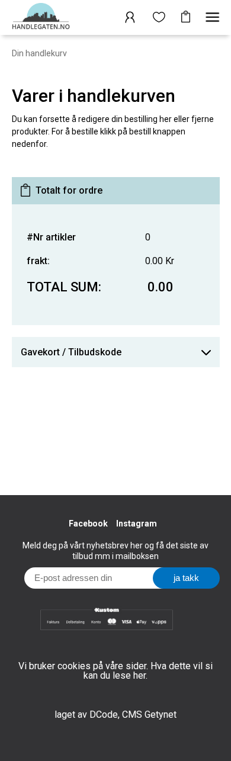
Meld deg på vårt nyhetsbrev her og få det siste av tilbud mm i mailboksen (115, 551)
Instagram (136, 523)
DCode (103, 714)
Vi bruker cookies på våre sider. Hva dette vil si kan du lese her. (115, 670)
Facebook (88, 523)
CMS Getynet (149, 714)
